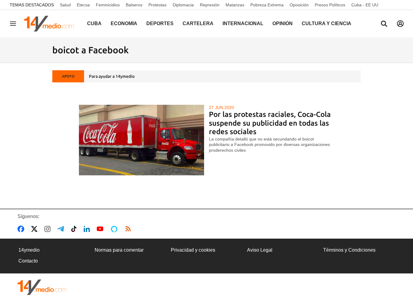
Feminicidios (108, 4)
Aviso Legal (259, 250)
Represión (210, 4)
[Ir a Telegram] (62, 229)
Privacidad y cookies (193, 250)
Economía (124, 23)
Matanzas (235, 4)
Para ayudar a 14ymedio (112, 76)
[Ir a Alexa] (115, 229)
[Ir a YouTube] (101, 229)
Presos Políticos (330, 4)
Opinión (282, 23)
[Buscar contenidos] (384, 24)
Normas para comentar (119, 250)
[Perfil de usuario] (400, 23)
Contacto (28, 260)
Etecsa (83, 4)
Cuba (94, 23)
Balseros (134, 4)
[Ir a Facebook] (22, 229)
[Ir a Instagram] (48, 229)
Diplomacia (183, 4)
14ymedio (29, 250)
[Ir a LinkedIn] (88, 229)
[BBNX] (42, 287)
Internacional (243, 23)
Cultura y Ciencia (326, 23)
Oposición (299, 4)
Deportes (160, 23)
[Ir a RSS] (129, 229)
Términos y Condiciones (349, 250)
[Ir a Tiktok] (75, 229)
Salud (65, 4)
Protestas (157, 4)
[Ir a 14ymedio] (51, 23)
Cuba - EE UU (364, 4)
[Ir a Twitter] (35, 229)
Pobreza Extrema (267, 4)
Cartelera (198, 23)
